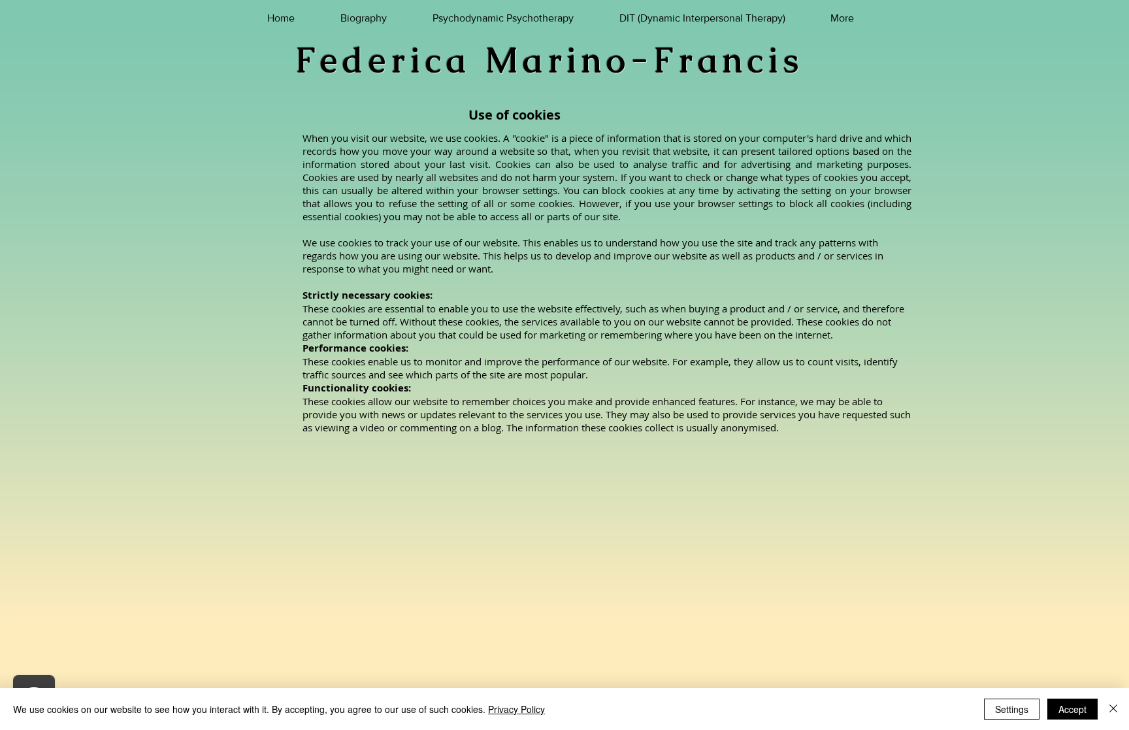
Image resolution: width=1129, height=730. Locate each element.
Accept (1072, 709)
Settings (1011, 709)
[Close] (1113, 709)
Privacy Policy (516, 709)
